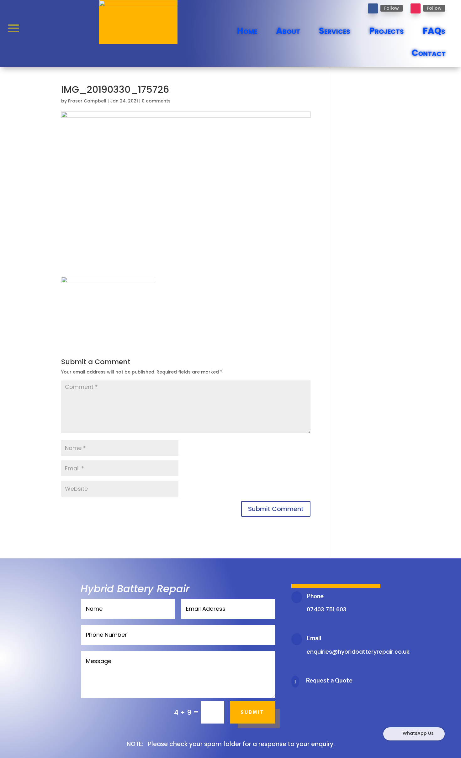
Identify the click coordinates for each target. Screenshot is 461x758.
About (288, 31)
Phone (315, 596)
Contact (428, 53)
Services (334, 31)
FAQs (434, 31)
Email (314, 638)
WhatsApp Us (418, 733)
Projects (386, 31)
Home (247, 31)
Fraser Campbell (87, 101)
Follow (391, 8)
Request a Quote (329, 680)
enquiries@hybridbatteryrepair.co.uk (358, 652)
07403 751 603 (326, 609)
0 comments (156, 101)
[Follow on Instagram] (416, 8)
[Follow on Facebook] (373, 8)
